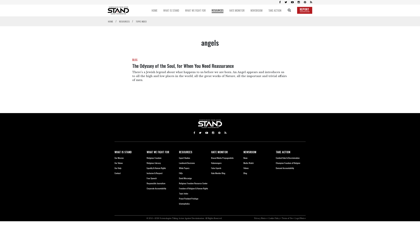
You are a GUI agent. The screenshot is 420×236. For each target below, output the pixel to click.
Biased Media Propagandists (222, 158)
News (245, 158)
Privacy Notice (260, 218)
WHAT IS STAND (123, 152)
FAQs (181, 173)
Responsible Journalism (156, 183)
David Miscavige (185, 178)
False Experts (216, 168)
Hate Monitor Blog (218, 173)
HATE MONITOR (219, 152)
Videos (246, 168)
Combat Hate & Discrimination (288, 158)
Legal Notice (300, 218)
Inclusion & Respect (154, 173)
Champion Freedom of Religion (288, 163)
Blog (245, 173)
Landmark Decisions (187, 163)
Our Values (119, 163)
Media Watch (248, 163)
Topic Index (183, 193)
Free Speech (152, 178)
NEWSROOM (249, 152)
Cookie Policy (274, 218)
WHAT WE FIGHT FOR (158, 152)
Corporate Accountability (156, 188)
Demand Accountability (285, 168)
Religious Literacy (154, 163)
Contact (118, 173)
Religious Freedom (154, 158)
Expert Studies (184, 158)
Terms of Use (287, 218)
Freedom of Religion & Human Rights (193, 188)
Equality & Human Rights (156, 168)
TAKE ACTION (283, 152)
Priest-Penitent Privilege (188, 198)
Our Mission (119, 158)
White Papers (184, 168)
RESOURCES (185, 152)
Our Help (118, 168)
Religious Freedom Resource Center (193, 183)
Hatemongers (216, 163)
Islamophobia (184, 203)
